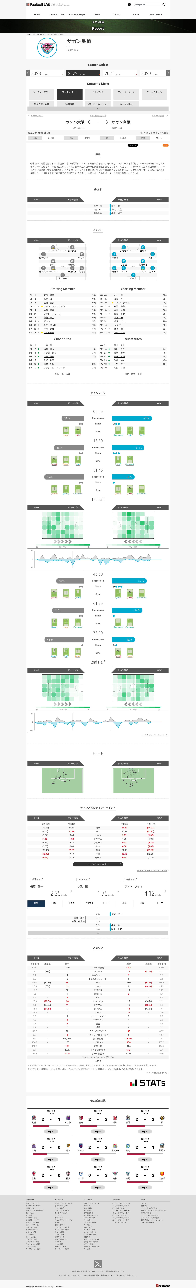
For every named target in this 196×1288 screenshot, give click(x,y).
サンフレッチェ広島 (33, 1244)
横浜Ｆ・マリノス (32, 1225)
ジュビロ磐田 (59, 1234)
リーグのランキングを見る (98, 864)
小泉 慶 (118, 317)
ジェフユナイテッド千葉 (35, 1210)
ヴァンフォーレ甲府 (62, 1227)
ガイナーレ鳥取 (89, 1230)
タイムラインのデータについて (154, 735)
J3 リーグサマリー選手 (120, 1220)
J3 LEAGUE (88, 1199)
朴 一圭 (118, 295)
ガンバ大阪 (75, 122)
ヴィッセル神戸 (31, 1239)
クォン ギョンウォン (54, 306)
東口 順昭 (49, 295)
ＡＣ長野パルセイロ (91, 1215)
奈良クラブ (88, 1227)
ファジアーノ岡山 (32, 1242)
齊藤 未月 (49, 317)
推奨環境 (84, 1271)
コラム (143, 1203)
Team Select (156, 14)
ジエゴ (117, 325)
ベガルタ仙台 (59, 1208)
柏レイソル (30, 1213)
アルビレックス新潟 (62, 1230)
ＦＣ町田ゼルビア (32, 1220)
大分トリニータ (60, 1246)
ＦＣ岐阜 (87, 1220)
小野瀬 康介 (50, 353)
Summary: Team (57, 14)
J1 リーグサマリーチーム (121, 1203)
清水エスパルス (31, 1227)
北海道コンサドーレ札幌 (63, 1203)
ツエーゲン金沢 (89, 1218)
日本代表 (144, 1206)
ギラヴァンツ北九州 (91, 1242)
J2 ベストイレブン (119, 1215)
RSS (165, 145)
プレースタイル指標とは (150, 1215)
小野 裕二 (119, 364)
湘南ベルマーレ (60, 1225)
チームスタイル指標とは (150, 1218)
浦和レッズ (30, 1208)
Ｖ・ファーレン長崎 (33, 1249)
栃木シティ (59, 1218)
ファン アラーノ (52, 314)
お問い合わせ (118, 1271)
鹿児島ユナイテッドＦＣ (92, 1246)
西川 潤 (118, 329)
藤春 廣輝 (49, 310)
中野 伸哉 (119, 306)
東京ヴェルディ (31, 1218)
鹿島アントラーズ (32, 1203)
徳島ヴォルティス (61, 1239)
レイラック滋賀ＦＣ (91, 1222)
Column (116, 14)
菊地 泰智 (119, 353)
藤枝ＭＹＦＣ (59, 1237)
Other (143, 1199)
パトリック (49, 332)
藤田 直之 (119, 314)
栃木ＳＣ (87, 1206)
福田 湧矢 (49, 356)
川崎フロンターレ (32, 1222)
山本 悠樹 (49, 364)
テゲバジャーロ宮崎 (62, 1249)
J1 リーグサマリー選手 (120, 1206)
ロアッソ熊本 (88, 1244)
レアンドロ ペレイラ (54, 367)
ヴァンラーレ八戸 (61, 1206)
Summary (116, 1199)
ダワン (47, 321)
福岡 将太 (49, 349)
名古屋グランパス (32, 1230)
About (136, 14)
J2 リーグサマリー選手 (120, 1213)
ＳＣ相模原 (88, 1210)
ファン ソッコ (121, 302)
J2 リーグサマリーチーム (121, 1210)
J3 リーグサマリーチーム (121, 1218)
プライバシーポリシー (96, 1271)
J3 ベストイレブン (119, 1222)
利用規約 (76, 1271)
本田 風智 (119, 310)
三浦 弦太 (49, 302)
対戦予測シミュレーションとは (152, 1220)
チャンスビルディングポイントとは (152, 871)
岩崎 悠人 (119, 360)
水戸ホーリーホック (33, 1206)
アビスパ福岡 (31, 1246)
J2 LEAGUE (59, 1199)
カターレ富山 (59, 1232)
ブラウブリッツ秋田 (62, 1210)
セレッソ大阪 (31, 1237)
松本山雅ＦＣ (88, 1213)
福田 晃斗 (119, 349)
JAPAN (96, 14)
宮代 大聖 (119, 332)
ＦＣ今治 (58, 1242)
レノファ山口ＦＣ (90, 1232)
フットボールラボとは (149, 1208)
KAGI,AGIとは (146, 1213)
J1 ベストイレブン (119, 1208)
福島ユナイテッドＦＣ (92, 1203)
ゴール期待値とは (147, 1222)
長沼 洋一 (119, 321)
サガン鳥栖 (121, 122)
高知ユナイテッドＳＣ (92, 1239)
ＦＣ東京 (29, 1215)
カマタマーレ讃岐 (90, 1234)
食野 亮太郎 (50, 325)
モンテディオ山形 (61, 1213)
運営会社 (109, 1271)
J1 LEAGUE (30, 1199)
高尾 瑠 (48, 299)
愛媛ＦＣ (87, 1237)
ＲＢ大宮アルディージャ (63, 1220)
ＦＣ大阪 (87, 1225)
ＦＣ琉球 (87, 1249)
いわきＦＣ (59, 1215)
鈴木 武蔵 (49, 329)
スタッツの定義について (157, 1073)
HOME (37, 14)
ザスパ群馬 (88, 1208)
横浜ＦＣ (58, 1222)
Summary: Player (77, 14)
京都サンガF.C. (31, 1232)
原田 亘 (118, 299)
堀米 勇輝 (119, 356)
